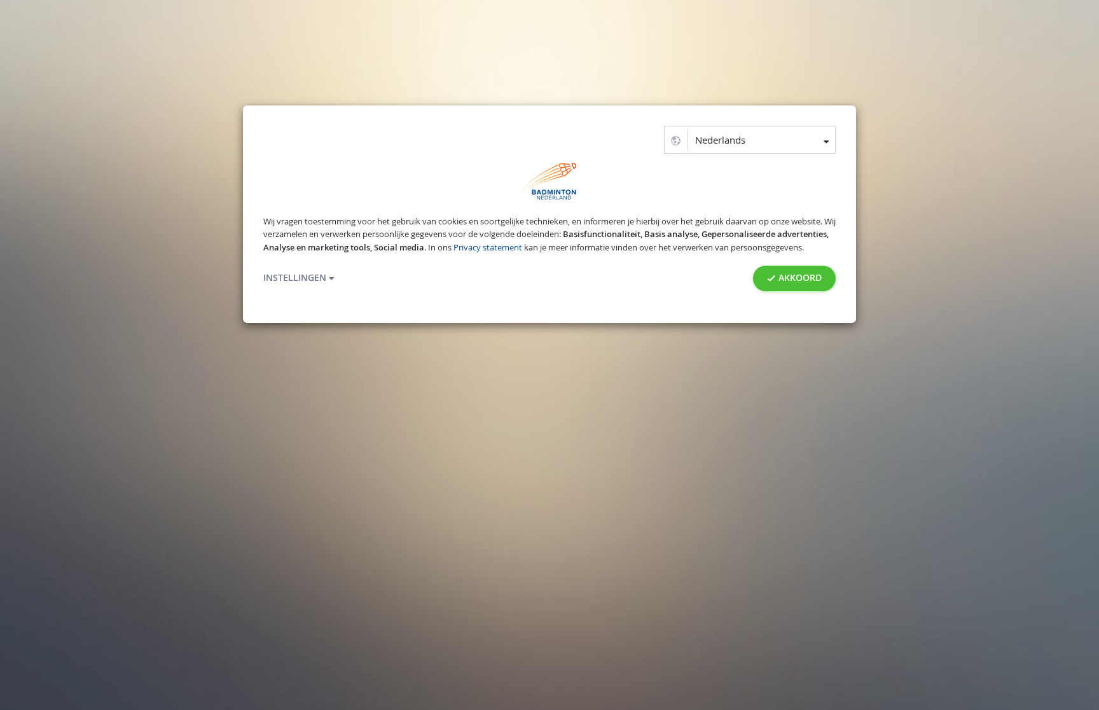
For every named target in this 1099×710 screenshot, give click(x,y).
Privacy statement (487, 247)
